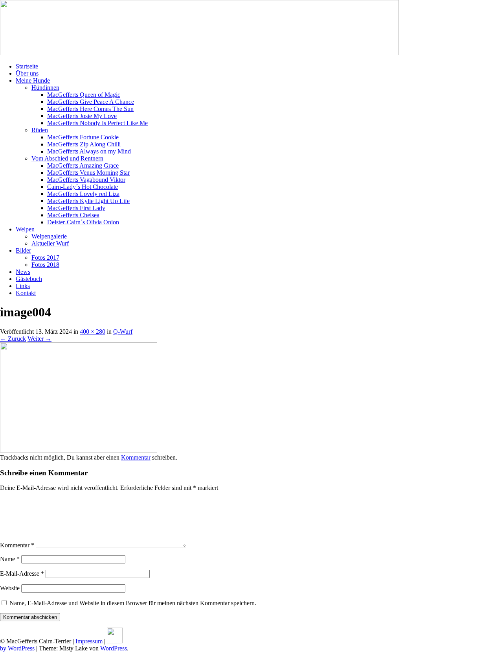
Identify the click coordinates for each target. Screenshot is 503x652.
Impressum (89, 641)
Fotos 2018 (45, 264)
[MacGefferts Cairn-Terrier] (199, 53)
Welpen (25, 229)
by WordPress (17, 648)
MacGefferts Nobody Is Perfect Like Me (97, 123)
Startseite (27, 66)
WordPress (113, 648)
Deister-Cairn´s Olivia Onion (83, 222)
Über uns (27, 73)
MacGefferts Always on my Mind (89, 151)
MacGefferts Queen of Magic (83, 94)
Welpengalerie (49, 236)
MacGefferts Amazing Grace (83, 165)
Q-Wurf (122, 331)
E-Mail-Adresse (22, 573)
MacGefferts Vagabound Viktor (86, 179)
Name (10, 559)
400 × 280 (92, 331)
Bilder (23, 250)
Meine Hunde (33, 80)
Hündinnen (45, 87)
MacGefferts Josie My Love (82, 116)
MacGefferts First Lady (76, 208)
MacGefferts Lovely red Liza (83, 193)
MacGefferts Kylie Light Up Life (88, 201)
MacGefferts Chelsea (73, 215)
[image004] (78, 450)
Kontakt (26, 293)
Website (10, 588)
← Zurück (13, 338)
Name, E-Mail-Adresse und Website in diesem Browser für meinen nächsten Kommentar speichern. (132, 603)
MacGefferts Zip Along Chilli (84, 144)
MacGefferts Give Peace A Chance (90, 101)
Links (23, 286)
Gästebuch (29, 278)
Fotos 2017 (45, 257)
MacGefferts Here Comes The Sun (90, 108)
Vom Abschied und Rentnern (67, 158)
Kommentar (136, 457)
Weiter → (39, 338)
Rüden (39, 130)
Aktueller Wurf (50, 243)
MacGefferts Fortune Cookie (83, 137)
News (23, 271)
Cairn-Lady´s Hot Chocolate (82, 186)
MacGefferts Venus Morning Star (88, 172)
